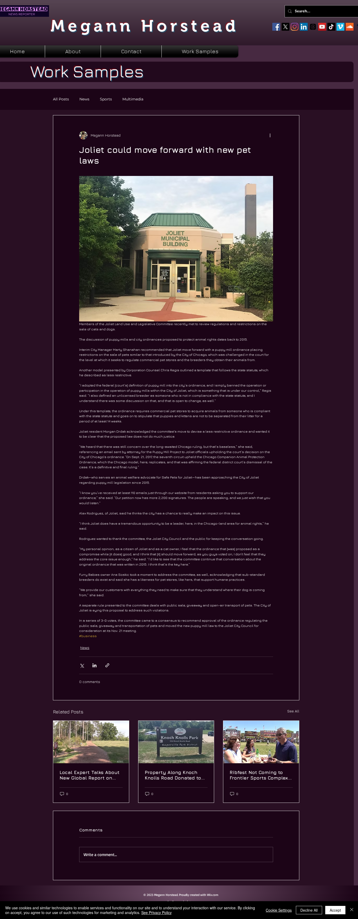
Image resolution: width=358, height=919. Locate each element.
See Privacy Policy (156, 912)
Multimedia (132, 99)
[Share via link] (107, 665)
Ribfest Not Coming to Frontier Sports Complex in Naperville (259, 775)
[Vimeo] (340, 27)
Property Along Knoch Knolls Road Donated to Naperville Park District (173, 775)
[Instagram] (295, 27)
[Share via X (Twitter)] (81, 665)
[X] (285, 27)
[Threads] (313, 27)
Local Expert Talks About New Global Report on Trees (89, 775)
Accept (335, 910)
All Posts (61, 99)
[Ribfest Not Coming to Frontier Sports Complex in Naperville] (261, 742)
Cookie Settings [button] (279, 910)
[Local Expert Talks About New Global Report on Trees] (91, 742)
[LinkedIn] (304, 27)
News (84, 99)
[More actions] (270, 135)
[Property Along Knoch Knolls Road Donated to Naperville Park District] (176, 742)
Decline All (309, 910)
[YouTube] (322, 27)
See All (293, 711)
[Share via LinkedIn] (94, 665)
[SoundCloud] (350, 27)
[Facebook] (276, 27)
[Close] (352, 910)
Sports (106, 99)
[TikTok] (331, 27)
